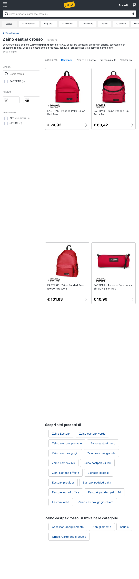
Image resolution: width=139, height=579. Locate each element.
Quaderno (121, 23)
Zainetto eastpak (99, 472)
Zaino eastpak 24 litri (97, 463)
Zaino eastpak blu (63, 463)
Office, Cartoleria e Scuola (69, 536)
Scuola (124, 527)
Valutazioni (126, 60)
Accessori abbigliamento (68, 527)
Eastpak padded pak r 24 (104, 492)
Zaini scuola (68, 23)
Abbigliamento (102, 527)
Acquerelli (49, 23)
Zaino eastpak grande (101, 453)
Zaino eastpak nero (103, 443)
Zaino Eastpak (29, 23)
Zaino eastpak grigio (65, 453)
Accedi (123, 5)
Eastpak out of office (65, 492)
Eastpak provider (63, 482)
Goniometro (87, 23)
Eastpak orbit (60, 502)
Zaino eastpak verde (92, 433)
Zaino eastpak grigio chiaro (95, 502)
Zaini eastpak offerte (65, 472)
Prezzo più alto (108, 60)
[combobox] (69, 13)
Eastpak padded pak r (97, 482)
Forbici (105, 23)
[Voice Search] (133, 14)
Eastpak (9, 24)
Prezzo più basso (86, 60)
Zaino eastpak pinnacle (67, 443)
